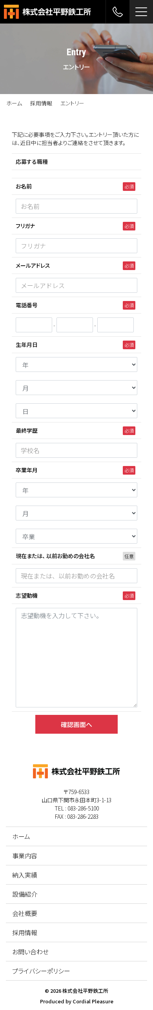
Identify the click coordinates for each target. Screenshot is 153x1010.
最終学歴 (27, 430)
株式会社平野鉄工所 (85, 990)
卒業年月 (27, 470)
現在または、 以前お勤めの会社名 (55, 556)
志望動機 (27, 595)
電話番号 (27, 305)
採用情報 (41, 103)
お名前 (24, 186)
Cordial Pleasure (93, 1001)
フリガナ (25, 226)
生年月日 (27, 344)
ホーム (14, 103)
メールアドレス (33, 265)
